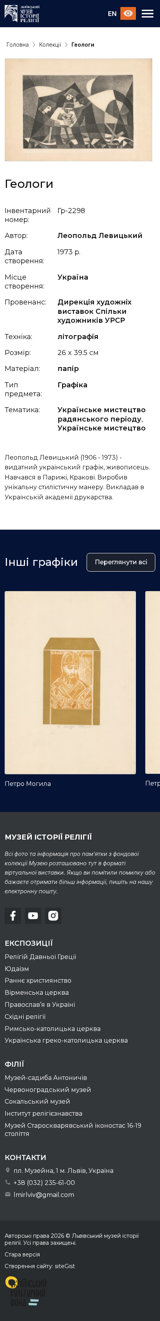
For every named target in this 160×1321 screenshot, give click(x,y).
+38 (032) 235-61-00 (43, 1182)
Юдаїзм (17, 969)
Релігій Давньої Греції (40, 957)
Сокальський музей (37, 1101)
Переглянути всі (121, 562)
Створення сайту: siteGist (40, 1266)
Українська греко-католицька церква (66, 1040)
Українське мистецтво (101, 428)
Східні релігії (25, 1016)
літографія (78, 336)
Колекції (50, 44)
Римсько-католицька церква (53, 1028)
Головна (18, 44)
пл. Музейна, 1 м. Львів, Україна (62, 1170)
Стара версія (22, 1254)
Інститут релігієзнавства (43, 1113)
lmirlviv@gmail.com (43, 1195)
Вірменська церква (37, 992)
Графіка (72, 385)
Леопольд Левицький (100, 235)
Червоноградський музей (48, 1090)
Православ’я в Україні (40, 1004)
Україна (72, 277)
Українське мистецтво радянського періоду (101, 414)
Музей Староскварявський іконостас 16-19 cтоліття (73, 1129)
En (112, 13)
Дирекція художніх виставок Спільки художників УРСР (94, 311)
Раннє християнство (38, 980)
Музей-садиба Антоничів (46, 1077)
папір (68, 368)
